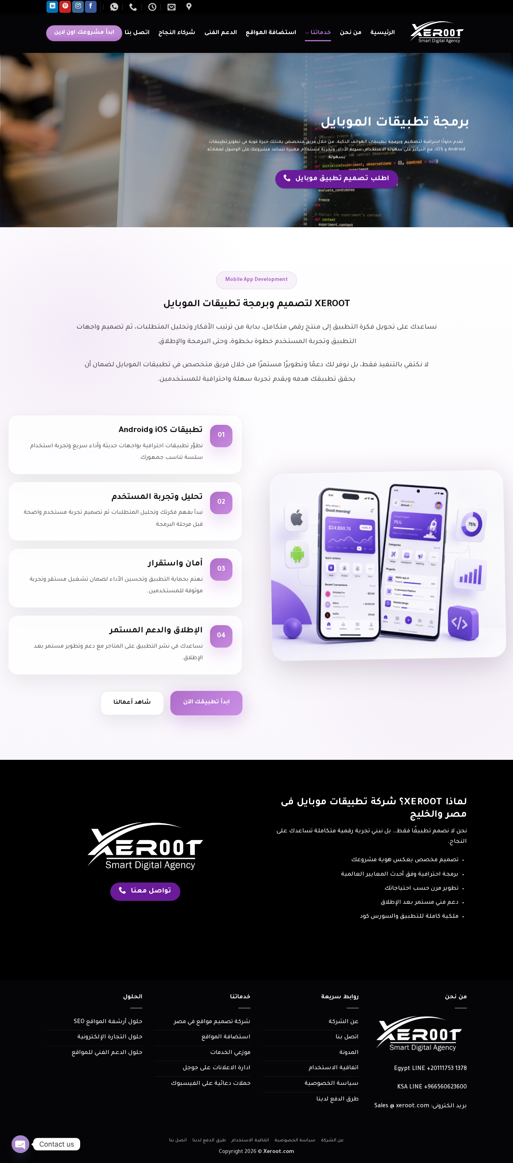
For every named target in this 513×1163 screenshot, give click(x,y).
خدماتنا (321, 33)
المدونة (349, 1053)
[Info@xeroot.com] (171, 7)
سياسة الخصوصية (332, 1084)
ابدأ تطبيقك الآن (206, 702)
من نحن (351, 33)
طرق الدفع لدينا (337, 1099)
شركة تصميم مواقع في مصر (212, 1022)
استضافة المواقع (271, 33)
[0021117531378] (132, 7)
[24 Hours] (151, 7)
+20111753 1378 (447, 1069)
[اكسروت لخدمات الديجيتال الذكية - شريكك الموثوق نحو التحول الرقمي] (437, 33)
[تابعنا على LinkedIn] (52, 7)
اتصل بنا (137, 33)
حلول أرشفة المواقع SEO (108, 1022)
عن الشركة (344, 1022)
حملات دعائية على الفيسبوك (210, 1084)
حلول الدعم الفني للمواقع (107, 1053)
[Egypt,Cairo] (188, 7)
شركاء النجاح (176, 33)
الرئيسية (382, 33)
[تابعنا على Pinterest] (65, 7)
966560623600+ (445, 1087)
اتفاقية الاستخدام (334, 1068)
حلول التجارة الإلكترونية (109, 1037)
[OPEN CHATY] (20, 1144)
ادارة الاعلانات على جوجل (216, 1068)
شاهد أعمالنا (132, 703)
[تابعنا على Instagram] (78, 7)
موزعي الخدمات (230, 1053)
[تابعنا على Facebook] (91, 7)
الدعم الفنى (220, 33)
